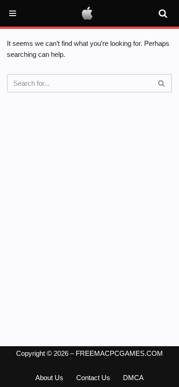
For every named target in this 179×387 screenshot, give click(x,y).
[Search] (163, 13)
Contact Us (93, 377)
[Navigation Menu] (12, 13)
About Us (49, 377)
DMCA (133, 377)
